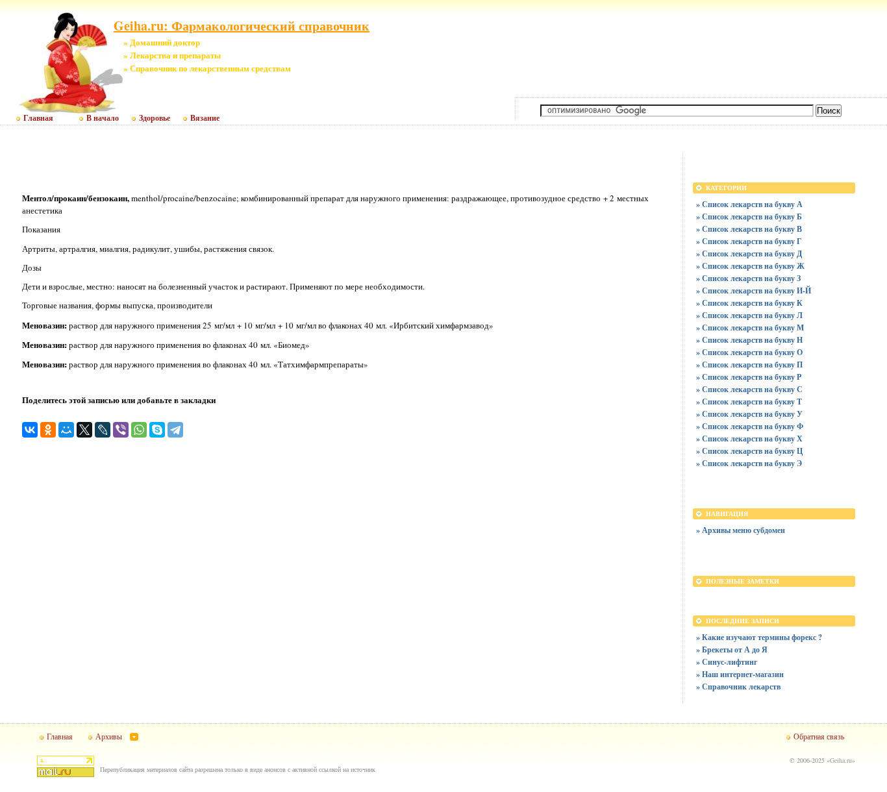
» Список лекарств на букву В (749, 228)
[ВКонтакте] (30, 430)
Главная (38, 118)
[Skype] (157, 430)
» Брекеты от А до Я (732, 649)
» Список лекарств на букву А (749, 204)
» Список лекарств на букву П (749, 364)
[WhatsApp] (139, 430)
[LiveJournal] (102, 430)
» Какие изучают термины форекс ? (759, 637)
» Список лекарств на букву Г (749, 241)
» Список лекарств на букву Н (749, 339)
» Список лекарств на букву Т (749, 401)
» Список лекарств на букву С (749, 389)
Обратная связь (818, 736)
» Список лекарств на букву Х (749, 438)
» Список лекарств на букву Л (749, 315)
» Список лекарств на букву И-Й (753, 290)
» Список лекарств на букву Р (748, 376)
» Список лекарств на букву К (749, 302)
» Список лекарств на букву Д (749, 253)
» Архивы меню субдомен (740, 530)
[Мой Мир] (66, 430)
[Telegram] (175, 430)
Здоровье (154, 118)
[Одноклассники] (48, 430)
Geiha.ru (841, 760)
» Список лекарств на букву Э (749, 463)
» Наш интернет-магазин (740, 674)
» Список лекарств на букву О (749, 352)
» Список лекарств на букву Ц (749, 450)
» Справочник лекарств (738, 686)
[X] (84, 430)
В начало (102, 118)
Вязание (204, 118)
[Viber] (121, 430)
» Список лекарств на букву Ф (749, 426)
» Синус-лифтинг (726, 661)
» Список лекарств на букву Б (749, 216)
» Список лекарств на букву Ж (750, 265)
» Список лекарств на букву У (749, 413)
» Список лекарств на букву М (750, 327)
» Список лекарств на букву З (748, 278)
